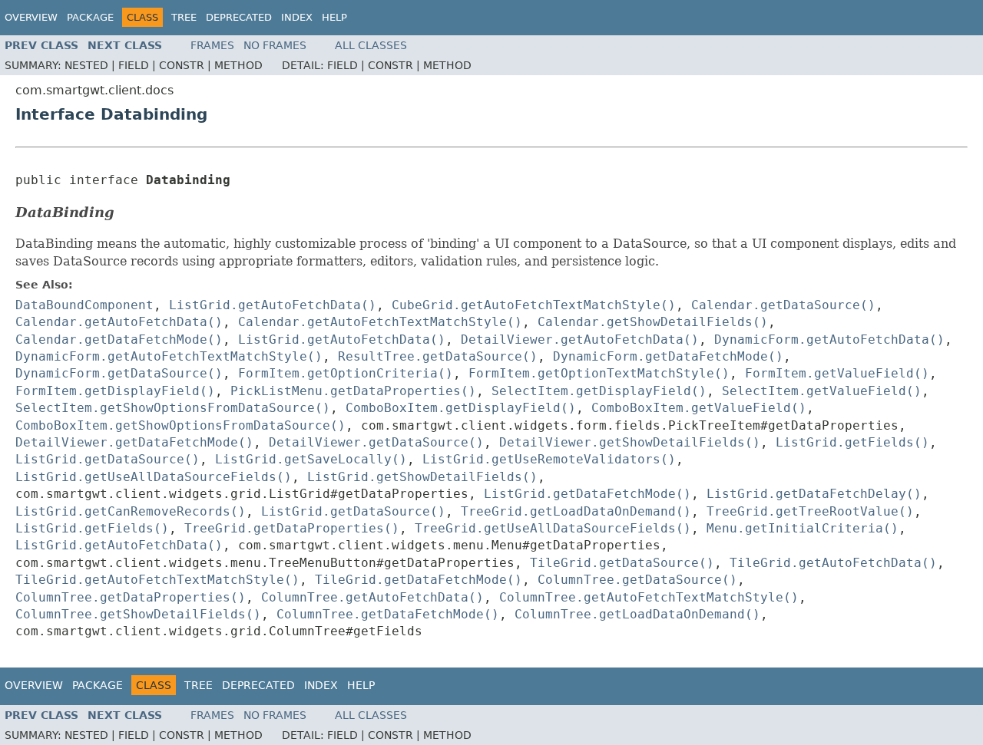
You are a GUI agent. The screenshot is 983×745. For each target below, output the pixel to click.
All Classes (371, 45)
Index (297, 17)
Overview (31, 17)
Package (90, 17)
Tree (184, 17)
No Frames (274, 45)
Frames (212, 45)
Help (334, 17)
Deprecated (239, 17)
